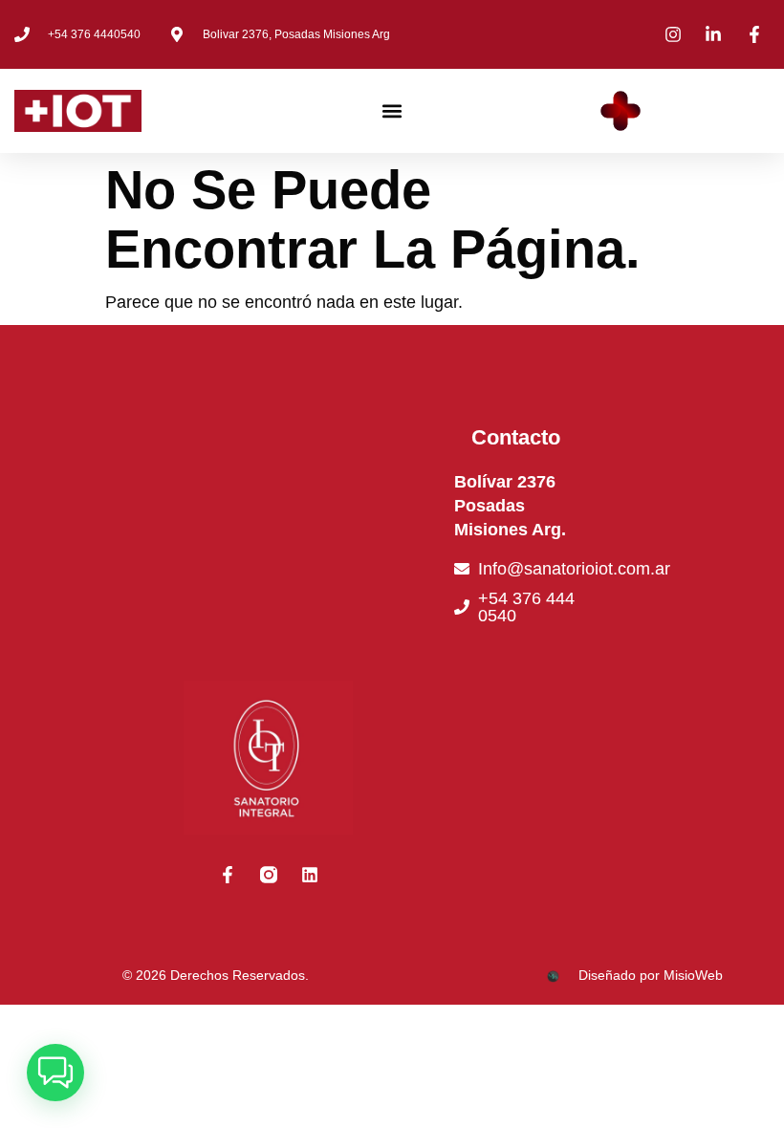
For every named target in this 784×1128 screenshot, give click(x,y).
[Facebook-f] (227, 874)
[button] (392, 111)
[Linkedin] (309, 874)
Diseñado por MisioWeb (650, 975)
